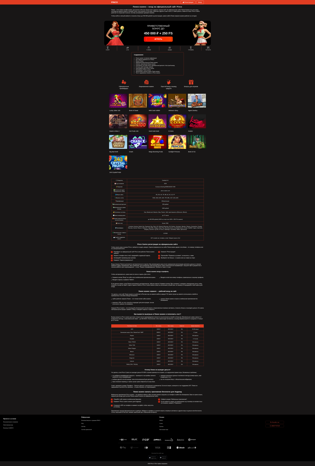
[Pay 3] (146, 447)
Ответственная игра (8, 425)
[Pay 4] (157, 447)
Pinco (114, 2)
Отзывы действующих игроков (144, 67)
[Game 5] (169, 439)
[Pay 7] (192, 447)
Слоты (161, 423)
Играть (158, 39)
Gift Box (83, 426)
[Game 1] (123, 439)
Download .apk (164, 456)
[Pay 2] (134, 447)
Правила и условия (9, 418)
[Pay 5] (169, 447)
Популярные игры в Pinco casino (145, 68)
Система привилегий (86, 429)
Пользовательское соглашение (10, 422)
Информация (85, 417)
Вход (200, 2)
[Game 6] (180, 439)
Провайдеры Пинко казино (143, 70)
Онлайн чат (275, 422)
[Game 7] (192, 439)
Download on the (153, 456)
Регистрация (189, 2)
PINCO (161, 420)
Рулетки (161, 426)
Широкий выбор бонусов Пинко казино (147, 62)
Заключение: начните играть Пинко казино (148, 71)
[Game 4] (157, 439)
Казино (161, 417)
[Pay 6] (180, 447)
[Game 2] (134, 439)
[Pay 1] (123, 447)
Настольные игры (163, 429)
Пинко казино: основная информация (146, 58)
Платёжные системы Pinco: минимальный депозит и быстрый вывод (155, 65)
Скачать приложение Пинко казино (145, 64)
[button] (312, 456)
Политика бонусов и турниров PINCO (90, 420)
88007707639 (276, 426)
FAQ (82, 423)
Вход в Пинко (139, 61)
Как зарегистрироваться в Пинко (145, 59)
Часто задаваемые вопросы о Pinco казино (148, 73)
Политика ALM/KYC (8, 428)
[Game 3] (146, 439)
